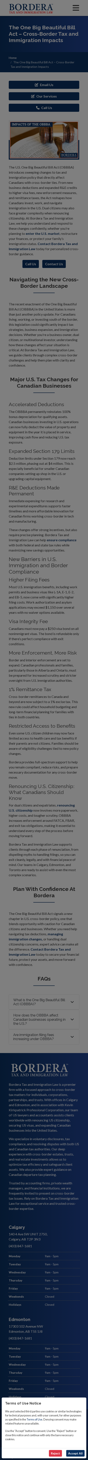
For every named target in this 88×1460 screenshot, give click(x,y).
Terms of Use (34, 1419)
